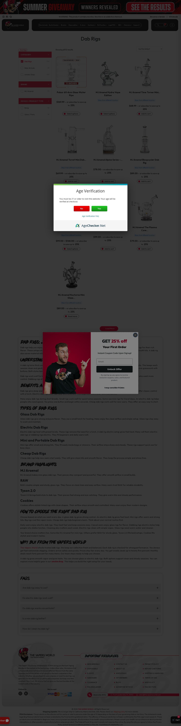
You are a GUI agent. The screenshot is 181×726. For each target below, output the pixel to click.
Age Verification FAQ (90, 216)
